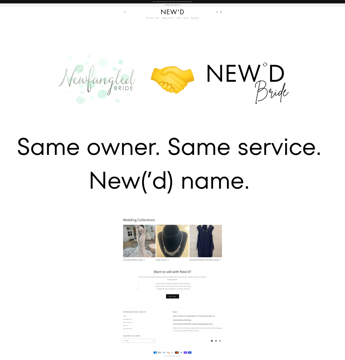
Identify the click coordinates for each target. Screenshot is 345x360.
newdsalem (169, 355)
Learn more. (172, 296)
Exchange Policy (127, 319)
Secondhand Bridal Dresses (133, 260)
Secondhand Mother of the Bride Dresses (204, 260)
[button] (125, 12)
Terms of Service (128, 322)
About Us (125, 325)
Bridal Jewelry (161, 260)
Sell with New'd (127, 328)
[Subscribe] (153, 341)
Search (125, 316)
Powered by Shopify (176, 355)
